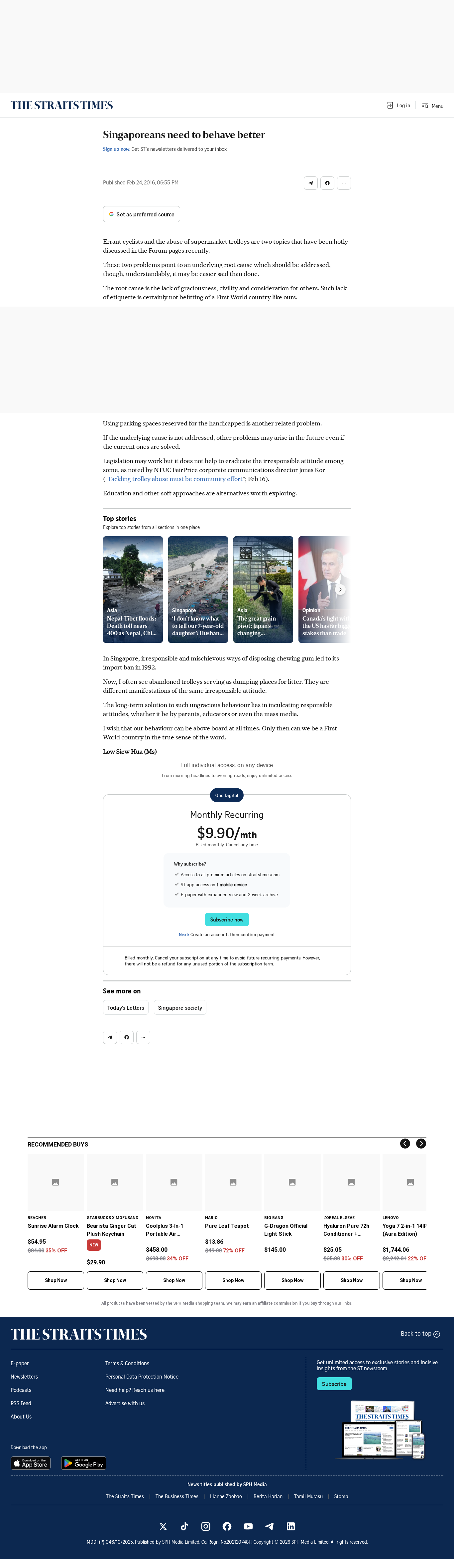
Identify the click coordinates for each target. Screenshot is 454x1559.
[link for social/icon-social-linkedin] (290, 1526)
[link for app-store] (32, 1463)
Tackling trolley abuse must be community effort (175, 478)
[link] (62, 105)
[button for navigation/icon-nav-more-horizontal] (344, 183)
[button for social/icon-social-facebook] (327, 183)
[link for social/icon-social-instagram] (205, 1526)
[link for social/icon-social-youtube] (248, 1526)
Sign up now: (116, 148)
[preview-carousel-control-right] (340, 589)
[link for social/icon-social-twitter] (163, 1526)
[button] (398, 105)
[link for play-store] (84, 1463)
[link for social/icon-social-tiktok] (184, 1526)
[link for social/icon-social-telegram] (269, 1526)
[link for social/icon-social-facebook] (227, 1526)
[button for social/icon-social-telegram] (311, 183)
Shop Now (56, 1280)
